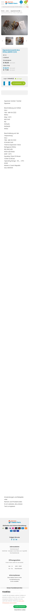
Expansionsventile (15, 11)
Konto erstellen (14, 581)
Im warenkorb (17, 83)
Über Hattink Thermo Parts (14, 577)
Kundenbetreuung (14, 579)
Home (2, 11)
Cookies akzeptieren (20, 606)
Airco (7, 11)
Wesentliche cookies (19, 610)
